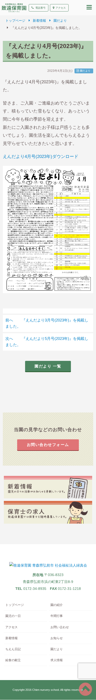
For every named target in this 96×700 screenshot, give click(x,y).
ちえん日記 (13, 649)
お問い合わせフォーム (48, 444)
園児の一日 (13, 616)
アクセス (61, 7)
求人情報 (56, 660)
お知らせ (56, 638)
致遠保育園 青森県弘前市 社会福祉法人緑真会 (14, 8)
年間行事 (56, 616)
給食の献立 (13, 660)
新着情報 (39, 20)
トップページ (15, 20)
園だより (60, 20)
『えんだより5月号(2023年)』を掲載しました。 (46, 342)
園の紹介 (56, 605)
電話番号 (40, 7)
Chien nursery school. (46, 689)
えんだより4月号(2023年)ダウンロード (40, 156)
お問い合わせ (59, 627)
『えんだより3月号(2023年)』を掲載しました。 (46, 323)
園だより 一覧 (48, 366)
